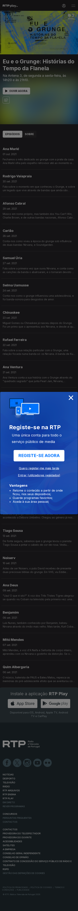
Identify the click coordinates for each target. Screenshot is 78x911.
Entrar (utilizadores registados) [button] (39, 475)
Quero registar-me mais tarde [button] (39, 468)
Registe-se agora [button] (39, 455)
